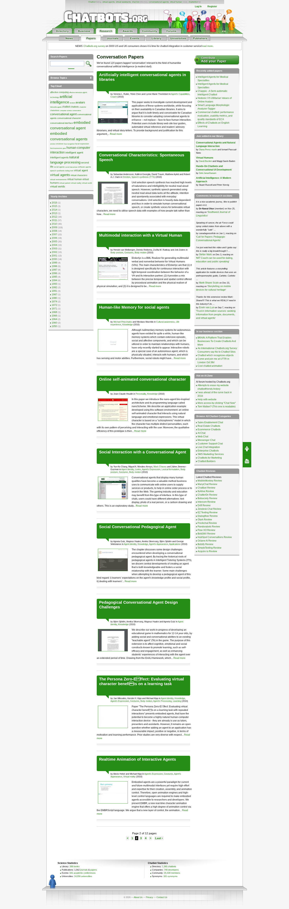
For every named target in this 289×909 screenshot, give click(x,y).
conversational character (69, 118)
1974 (54, 301)
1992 (54, 287)
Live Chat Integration (209, 447)
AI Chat (201, 433)
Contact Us (161, 897)
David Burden (205, 161)
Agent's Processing (162, 701)
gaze (64, 148)
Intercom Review (206, 502)
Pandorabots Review (209, 526)
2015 (54, 206)
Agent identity (127, 469)
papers (93, 870)
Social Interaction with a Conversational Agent (142, 452)
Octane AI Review (207, 540)
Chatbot (92, 2)
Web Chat (203, 436)
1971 (54, 308)
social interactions (71, 167)
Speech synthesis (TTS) (143, 177)
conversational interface (61, 123)
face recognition (69, 144)
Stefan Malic (206, 254)
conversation (76, 110)
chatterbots (54, 110)
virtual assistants (123, 2)
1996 (54, 273)
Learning (177, 701)
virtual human (176, 2)
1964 (54, 319)
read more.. (208, 46)
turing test (69, 171)
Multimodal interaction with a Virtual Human (140, 235)
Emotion (126, 177)
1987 (54, 294)
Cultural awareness (165, 322)
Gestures (128, 252)
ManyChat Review (207, 484)
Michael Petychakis (122, 322)
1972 (54, 305)
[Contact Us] (247, 461)
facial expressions (56, 148)
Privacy (149, 897)
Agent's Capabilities (180, 94)
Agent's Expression (151, 469)
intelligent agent (74, 152)
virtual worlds (57, 186)
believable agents (56, 107)
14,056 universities (83, 876)
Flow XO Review (206, 530)
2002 (54, 252)
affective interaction (75, 92)
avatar (72, 103)
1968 (54, 312)
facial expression (82, 144)
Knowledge (127, 324)
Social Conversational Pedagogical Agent (137, 527)
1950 (54, 326)
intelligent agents (59, 157)
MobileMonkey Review (210, 480)
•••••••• (71, 68)
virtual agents (108, 2)
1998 (54, 266)
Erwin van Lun (207, 307)
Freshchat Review (207, 523)
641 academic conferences (83, 873)
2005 (54, 241)
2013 (54, 213)
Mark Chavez (160, 466)
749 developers (171, 870)
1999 (54, 262)
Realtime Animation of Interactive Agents (137, 759)
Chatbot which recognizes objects (216, 355)
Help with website (207, 399)
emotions (60, 144)
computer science (66, 110)
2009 (54, 227)
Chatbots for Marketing (210, 457)
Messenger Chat (206, 440)
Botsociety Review (207, 498)
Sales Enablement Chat (210, 422)
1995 (54, 276)
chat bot (135, 2)
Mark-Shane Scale (209, 282)
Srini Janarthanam (207, 173)
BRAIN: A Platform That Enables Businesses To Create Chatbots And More (217, 341)
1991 (54, 291)
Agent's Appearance (158, 544)
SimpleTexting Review (209, 547)
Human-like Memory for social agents (134, 307)
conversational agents (159, 2)
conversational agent (63, 114)
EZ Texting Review (207, 512)
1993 (54, 284)
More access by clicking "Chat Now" (217, 403)
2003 (54, 248)
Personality (141, 394)
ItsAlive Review (206, 491)
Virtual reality (129, 776)
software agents (84, 167)
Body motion (140, 252)
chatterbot (193, 2)
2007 (54, 234)
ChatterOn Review (207, 494)
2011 (54, 220)
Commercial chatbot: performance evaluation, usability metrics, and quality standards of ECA (216, 116)
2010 (54, 223)
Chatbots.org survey (94, 46)
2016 (54, 202)
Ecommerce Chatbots (209, 429)
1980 (54, 298)
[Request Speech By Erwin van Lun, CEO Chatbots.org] (247, 448)
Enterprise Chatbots (208, 450)
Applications (174, 544)
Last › (159, 838)
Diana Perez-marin (208, 149)
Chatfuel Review (206, 487)
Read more (116, 134)
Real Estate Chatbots (209, 426)
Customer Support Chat (210, 443)
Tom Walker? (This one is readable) (217, 406)
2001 (54, 255)
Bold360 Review (206, 533)
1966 (54, 315)
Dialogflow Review (208, 516)
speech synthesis (57, 171)
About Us (138, 897)
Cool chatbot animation (210, 366)
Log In (198, 6)
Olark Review (205, 519)
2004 (54, 245)
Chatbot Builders (206, 461)
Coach (113, 97)
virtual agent (81, 170)
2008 (54, 231)
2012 (54, 216)
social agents (59, 167)
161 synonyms (170, 876)
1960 (54, 322)
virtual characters (79, 175)
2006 (54, 238)
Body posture (116, 252)
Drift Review (204, 505)
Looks (138, 469)
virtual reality (76, 183)
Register (212, 6)
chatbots (75, 107)
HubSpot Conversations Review (215, 537)
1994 (54, 280)
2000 (54, 259)
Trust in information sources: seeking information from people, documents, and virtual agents (216, 314)
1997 (54, 269)
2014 (54, 209)
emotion (52, 144)
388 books (75, 866)
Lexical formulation (170, 469)
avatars (80, 102)
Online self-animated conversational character (142, 379)
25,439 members (172, 873)
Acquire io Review (207, 551)
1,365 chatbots (169, 866)
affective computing (59, 92)
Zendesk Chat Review (209, 509)
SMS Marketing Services (211, 454)
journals (84, 870)
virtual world (87, 183)
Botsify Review (205, 544)
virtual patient (64, 183)
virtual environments (58, 180)
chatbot (66, 106)
